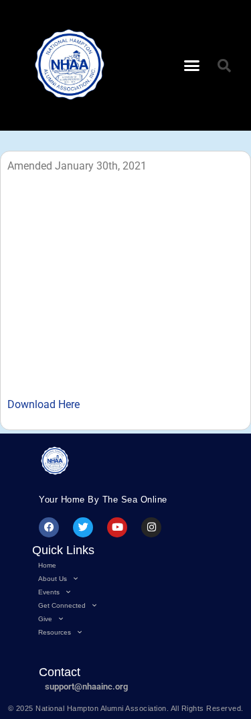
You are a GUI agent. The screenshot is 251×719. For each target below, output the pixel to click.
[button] (191, 65)
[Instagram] (151, 527)
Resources (54, 632)
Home (47, 565)
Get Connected (62, 605)
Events (49, 592)
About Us (52, 578)
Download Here (43, 404)
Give (45, 619)
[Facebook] (49, 527)
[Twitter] (83, 527)
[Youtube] (117, 527)
